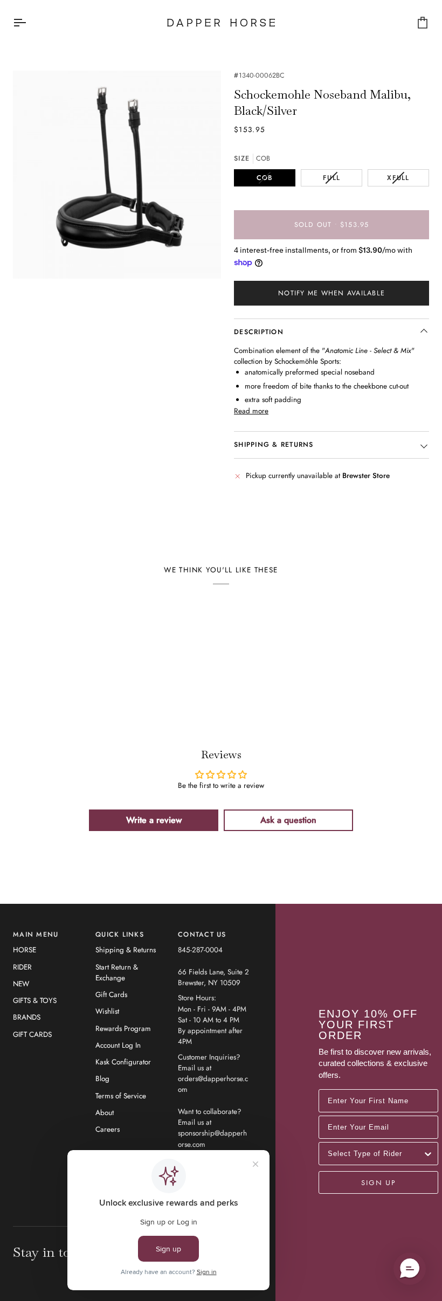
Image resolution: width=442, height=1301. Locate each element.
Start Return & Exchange (116, 972)
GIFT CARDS (32, 1034)
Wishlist (107, 1011)
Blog (102, 1079)
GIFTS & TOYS (35, 1000)
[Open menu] (29, 22)
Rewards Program (123, 1028)
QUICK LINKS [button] (119, 934)
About (104, 1113)
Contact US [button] (202, 934)
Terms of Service (120, 1096)
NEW (21, 984)
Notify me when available (331, 293)
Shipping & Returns (125, 950)
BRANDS (26, 1017)
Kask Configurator (123, 1062)
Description (259, 332)
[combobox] (375, 1154)
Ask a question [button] (288, 820)
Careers (107, 1129)
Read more (251, 411)
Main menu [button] (35, 934)
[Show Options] (428, 1154)
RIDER (22, 967)
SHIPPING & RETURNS (274, 444)
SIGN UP (378, 1182)
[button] (409, 1268)
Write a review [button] (154, 820)
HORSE (24, 950)
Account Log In (118, 1045)
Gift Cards (111, 994)
